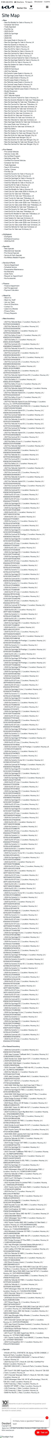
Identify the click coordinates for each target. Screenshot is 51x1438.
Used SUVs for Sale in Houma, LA (16, 187)
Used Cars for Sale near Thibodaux (17, 194)
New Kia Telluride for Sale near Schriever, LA (20, 120)
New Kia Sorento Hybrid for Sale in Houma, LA (21, 98)
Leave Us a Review (11, 309)
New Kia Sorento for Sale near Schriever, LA (20, 109)
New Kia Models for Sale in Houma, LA (18, 22)
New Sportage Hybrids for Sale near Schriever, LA (22, 122)
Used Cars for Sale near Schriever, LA (17, 229)
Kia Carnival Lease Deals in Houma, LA (18, 84)
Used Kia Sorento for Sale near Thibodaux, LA (21, 209)
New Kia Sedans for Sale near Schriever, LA (20, 131)
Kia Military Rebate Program (14, 258)
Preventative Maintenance (13, 269)
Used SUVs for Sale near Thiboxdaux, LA (19, 196)
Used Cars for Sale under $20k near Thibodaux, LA (22, 203)
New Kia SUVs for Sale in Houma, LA (17, 62)
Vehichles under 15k (11, 158)
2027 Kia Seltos (10, 129)
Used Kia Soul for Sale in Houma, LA (17, 176)
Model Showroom (10, 91)
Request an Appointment (13, 276)
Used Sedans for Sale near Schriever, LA (18, 218)
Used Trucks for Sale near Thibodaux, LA (19, 198)
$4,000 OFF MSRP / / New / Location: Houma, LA (22, 1386)
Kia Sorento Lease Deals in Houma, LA (18, 73)
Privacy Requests (10, 313)
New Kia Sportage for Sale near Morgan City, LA (21, 142)
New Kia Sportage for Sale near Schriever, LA (20, 107)
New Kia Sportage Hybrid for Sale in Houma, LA (21, 60)
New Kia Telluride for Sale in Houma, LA (18, 51)
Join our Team (9, 302)
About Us (7, 298)
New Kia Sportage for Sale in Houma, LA (19, 42)
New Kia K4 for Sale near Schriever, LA (18, 113)
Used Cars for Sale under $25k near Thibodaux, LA (22, 205)
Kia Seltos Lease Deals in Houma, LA (17, 87)
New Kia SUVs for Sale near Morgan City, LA (20, 135)
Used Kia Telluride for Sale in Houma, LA (19, 183)
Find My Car (8, 29)
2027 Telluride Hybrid (12, 96)
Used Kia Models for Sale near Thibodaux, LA (20, 207)
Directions (20, 2)
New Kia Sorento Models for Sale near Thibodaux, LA (23, 100)
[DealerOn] (8, 1423)
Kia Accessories (10, 278)
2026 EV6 (8, 38)
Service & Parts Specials (13, 255)
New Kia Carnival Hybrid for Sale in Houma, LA (21, 58)
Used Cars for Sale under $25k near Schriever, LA (22, 225)
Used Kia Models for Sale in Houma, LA (18, 189)
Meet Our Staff (9, 300)
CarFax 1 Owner (10, 169)
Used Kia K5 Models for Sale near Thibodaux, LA (22, 214)
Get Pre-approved (10, 288)
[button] (7, 2)
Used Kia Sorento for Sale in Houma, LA (18, 174)
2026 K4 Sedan (10, 67)
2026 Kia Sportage (11, 34)
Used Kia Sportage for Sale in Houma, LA (19, 178)
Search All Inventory (11, 167)
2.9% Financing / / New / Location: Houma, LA (21, 1388)
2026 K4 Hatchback (11, 69)
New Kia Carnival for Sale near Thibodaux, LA (20, 104)
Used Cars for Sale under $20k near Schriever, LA (22, 223)
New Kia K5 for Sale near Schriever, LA (18, 115)
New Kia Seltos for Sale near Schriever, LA (19, 118)
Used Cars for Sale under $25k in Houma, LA (20, 192)
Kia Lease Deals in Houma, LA (15, 40)
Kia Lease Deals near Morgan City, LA (17, 138)
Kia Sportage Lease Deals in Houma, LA (18, 76)
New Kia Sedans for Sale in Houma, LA (18, 65)
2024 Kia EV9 (9, 241)
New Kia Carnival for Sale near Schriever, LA (20, 111)
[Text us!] (42, 1433)
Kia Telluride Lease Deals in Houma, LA (18, 82)
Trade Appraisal (10, 27)
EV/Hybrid (8, 237)
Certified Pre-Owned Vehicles (15, 161)
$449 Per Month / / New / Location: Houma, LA (21, 1393)
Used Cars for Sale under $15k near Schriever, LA (22, 220)
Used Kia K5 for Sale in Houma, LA (17, 185)
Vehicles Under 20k (11, 154)
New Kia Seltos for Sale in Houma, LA (18, 56)
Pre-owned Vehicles (11, 152)
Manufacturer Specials (12, 251)
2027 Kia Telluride (10, 71)
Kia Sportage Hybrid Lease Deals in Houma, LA (21, 89)
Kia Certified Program (12, 156)
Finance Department (11, 286)
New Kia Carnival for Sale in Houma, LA (18, 53)
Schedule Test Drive (11, 25)
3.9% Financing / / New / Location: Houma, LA (21, 1391)
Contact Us (8, 307)
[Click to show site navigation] (47, 7)
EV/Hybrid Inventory (11, 239)
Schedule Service (10, 267)
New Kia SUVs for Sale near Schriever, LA (19, 127)
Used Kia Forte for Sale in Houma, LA (18, 181)
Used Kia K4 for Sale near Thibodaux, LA (19, 211)
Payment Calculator (11, 290)
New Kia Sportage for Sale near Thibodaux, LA (21, 102)
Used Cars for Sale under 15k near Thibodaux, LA (22, 200)
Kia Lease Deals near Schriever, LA (16, 124)
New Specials (9, 249)
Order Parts (8, 274)
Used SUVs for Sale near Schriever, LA (18, 216)
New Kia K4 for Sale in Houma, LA (16, 49)
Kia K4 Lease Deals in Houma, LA (16, 80)
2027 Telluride (9, 93)
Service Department (11, 265)
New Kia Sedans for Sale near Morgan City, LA (21, 133)
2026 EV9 (8, 36)
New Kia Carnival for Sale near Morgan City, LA (21, 144)
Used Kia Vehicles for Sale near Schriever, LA (20, 227)
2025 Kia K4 (8, 31)
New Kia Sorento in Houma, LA (15, 45)
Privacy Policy (9, 311)
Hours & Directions (11, 304)
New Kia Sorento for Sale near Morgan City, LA (21, 140)
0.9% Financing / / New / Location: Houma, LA (21, 1384)
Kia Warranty (9, 272)
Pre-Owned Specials (11, 253)
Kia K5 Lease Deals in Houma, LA (16, 78)
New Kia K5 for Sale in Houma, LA (16, 47)
